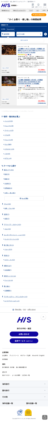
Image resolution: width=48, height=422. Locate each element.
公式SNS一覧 (26, 375)
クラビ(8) (7, 135)
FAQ (24, 309)
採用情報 (5, 359)
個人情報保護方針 (21, 367)
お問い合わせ (32, 309)
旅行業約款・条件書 (8, 367)
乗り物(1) (7, 286)
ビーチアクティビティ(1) (11, 301)
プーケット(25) (8, 130)
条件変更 (6, 34)
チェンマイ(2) (10, 29)
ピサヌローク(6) (9, 149)
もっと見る (25, 198)
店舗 (33, 7)
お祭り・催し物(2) (9, 193)
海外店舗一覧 (7, 403)
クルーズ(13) (8, 249)
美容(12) (6, 255)
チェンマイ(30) (8, 126)
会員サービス (38, 7)
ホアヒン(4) (7, 158)
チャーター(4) (8, 280)
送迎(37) (6, 214)
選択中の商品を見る (40, 14)
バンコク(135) (8, 121)
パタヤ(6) (7, 154)
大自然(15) (7, 183)
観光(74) (6, 174)
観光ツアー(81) (9, 170)
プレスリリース (14, 355)
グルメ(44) (7, 204)
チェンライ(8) (8, 140)
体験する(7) (7, 266)
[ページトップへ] (43, 316)
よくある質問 (16, 375)
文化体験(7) (7, 270)
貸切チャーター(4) (10, 276)
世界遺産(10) (8, 188)
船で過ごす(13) (9, 245)
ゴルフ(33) (7, 229)
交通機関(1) (7, 290)
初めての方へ (6, 375)
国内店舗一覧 (31, 403)
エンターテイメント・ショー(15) (14, 235)
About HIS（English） (38, 355)
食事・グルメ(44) (9, 208)
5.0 (28, 54)
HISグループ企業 (25, 355)
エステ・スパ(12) (9, 260)
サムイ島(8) (7, 144)
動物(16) (6, 179)
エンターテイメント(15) (11, 239)
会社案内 (5, 355)
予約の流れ (18, 309)
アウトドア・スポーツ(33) (12, 224)
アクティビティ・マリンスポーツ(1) (15, 296)
